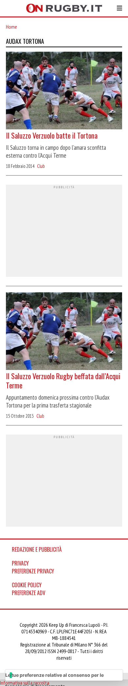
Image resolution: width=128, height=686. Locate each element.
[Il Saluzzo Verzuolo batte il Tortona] (64, 91)
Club (41, 166)
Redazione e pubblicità (37, 549)
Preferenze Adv (28, 593)
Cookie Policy (27, 585)
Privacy (20, 563)
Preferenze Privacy (33, 571)
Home (11, 26)
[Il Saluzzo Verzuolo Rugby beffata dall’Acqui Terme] (64, 331)
